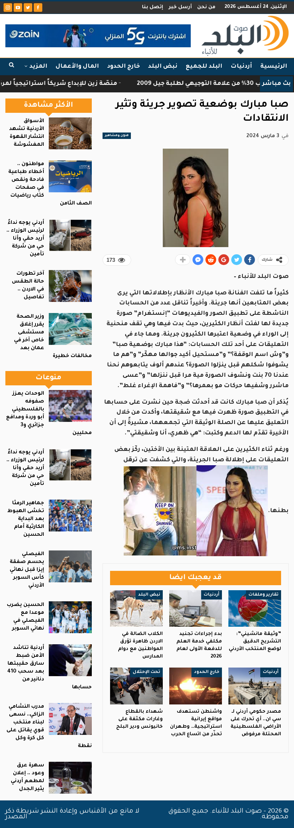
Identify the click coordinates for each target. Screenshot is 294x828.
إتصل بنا (152, 7)
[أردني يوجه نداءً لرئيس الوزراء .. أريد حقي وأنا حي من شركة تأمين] (70, 235)
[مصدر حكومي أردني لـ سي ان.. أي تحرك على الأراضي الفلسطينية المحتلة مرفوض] (254, 686)
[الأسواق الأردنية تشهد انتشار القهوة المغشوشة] (70, 133)
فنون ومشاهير (117, 136)
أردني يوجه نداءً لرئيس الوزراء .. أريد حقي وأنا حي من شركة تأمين (25, 238)
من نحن (206, 7)
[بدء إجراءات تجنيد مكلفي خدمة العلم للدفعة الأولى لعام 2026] (195, 608)
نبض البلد (162, 66)
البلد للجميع (204, 66)
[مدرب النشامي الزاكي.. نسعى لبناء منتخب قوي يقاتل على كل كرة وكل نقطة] (70, 719)
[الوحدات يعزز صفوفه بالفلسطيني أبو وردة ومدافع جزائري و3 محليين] (70, 406)
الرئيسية (273, 66)
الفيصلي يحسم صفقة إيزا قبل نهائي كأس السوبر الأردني (27, 570)
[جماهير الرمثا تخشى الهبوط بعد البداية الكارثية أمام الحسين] (70, 515)
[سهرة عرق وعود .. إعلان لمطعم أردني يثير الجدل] (70, 778)
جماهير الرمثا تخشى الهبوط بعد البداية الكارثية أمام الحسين (25, 519)
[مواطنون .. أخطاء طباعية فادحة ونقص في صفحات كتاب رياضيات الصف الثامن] (70, 176)
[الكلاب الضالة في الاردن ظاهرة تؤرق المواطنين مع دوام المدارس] (136, 608)
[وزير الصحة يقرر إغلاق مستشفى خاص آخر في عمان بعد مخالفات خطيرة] (70, 329)
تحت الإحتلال (146, 672)
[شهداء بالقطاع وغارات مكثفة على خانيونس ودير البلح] (136, 686)
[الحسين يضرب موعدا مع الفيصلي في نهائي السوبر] (70, 617)
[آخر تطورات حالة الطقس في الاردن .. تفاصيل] (70, 286)
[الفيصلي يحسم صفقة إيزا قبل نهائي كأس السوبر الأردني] (70, 566)
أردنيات (241, 66)
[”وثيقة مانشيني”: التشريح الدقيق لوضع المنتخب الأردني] (254, 608)
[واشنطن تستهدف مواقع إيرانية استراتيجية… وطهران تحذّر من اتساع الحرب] (195, 686)
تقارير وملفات (263, 594)
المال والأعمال (77, 66)
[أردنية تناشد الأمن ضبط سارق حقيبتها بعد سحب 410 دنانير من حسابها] (70, 660)
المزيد (38, 66)
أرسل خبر (180, 7)
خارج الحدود (123, 66)
